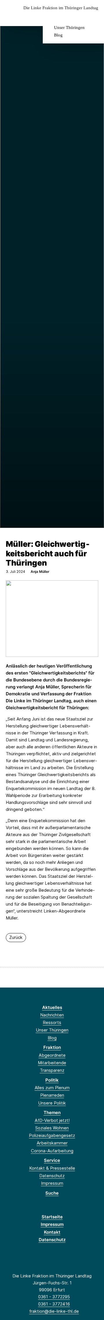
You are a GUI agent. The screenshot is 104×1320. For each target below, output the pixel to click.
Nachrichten (52, 1015)
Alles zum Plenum (52, 1087)
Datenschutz (52, 1175)
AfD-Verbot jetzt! (52, 1120)
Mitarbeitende (52, 1062)
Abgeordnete (52, 1055)
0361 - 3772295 (54, 1296)
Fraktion (52, 1047)
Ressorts (52, 1022)
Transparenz (52, 1070)
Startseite (52, 1217)
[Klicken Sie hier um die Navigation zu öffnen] (95, 17)
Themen (52, 1112)
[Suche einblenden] (79, 17)
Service (52, 1160)
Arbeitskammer (52, 1143)
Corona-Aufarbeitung (52, 1150)
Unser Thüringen (69, 27)
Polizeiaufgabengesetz (52, 1135)
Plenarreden (52, 1095)
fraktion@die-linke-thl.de (54, 1311)
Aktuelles (52, 1007)
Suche (52, 1193)
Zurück (16, 937)
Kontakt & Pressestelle (52, 1168)
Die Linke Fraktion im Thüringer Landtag (60, 8)
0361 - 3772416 (54, 1304)
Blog (58, 35)
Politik (52, 1080)
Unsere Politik (52, 1103)
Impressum (52, 1183)
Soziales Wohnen (52, 1128)
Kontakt (52, 1232)
